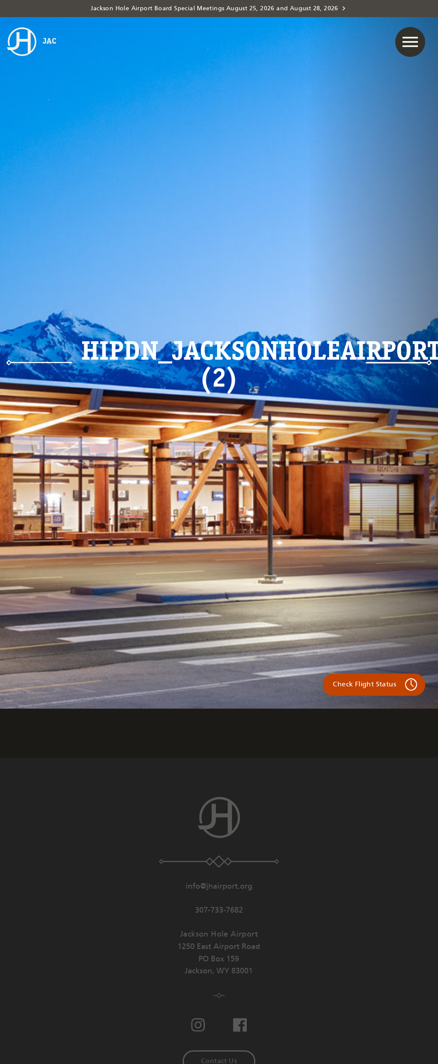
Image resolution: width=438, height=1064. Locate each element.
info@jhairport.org (219, 886)
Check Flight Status (364, 684)
